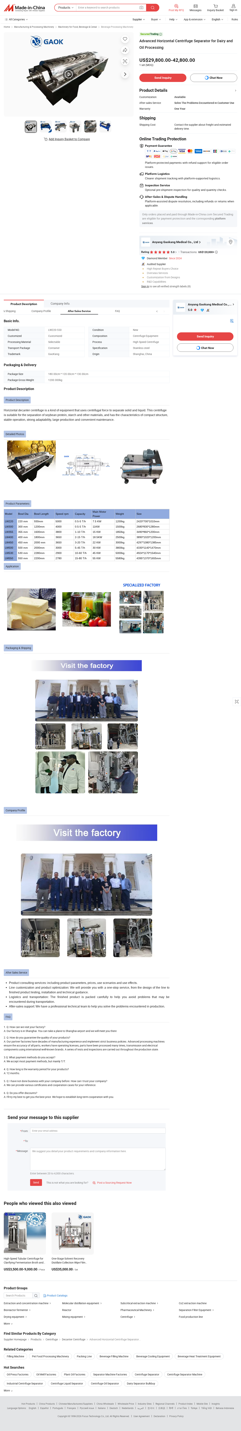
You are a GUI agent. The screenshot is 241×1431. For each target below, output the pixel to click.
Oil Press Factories (17, 1374)
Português (58, 1408)
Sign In (145, 286)
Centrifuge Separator (147, 1374)
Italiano (102, 1408)
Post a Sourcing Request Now (112, 1182)
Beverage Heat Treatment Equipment (199, 1356)
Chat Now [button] (216, 78)
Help (172, 19)
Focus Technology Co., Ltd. (96, 1416)
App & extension (193, 19)
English (32, 1408)
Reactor (66, 1310)
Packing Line (84, 1356)
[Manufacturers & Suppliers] (24, 8)
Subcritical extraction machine (138, 1303)
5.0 (190, 310)
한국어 (151, 1408)
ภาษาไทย (182, 1408)
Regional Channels (165, 1403)
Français (71, 1408)
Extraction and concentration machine (26, 1303)
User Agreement (141, 1416)
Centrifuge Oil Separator (105, 1383)
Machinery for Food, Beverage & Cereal (77, 26)
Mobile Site (202, 1403)
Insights (216, 1403)
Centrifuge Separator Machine (184, 1374)
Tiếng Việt (206, 1408)
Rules (235, 19)
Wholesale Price (126, 1403)
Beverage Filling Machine (114, 1356)
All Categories (17, 19)
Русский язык (87, 1408)
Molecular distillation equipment (80, 1303)
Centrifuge (126, 1317)
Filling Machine (15, 1356)
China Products (47, 1403)
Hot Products (28, 1403)
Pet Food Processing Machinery (50, 1356)
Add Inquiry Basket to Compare (69, 139)
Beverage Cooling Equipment (153, 1356)
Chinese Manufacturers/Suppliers (76, 1403)
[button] (157, 310)
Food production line (191, 1317)
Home (7, 26)
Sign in (233, 10)
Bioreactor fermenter (16, 1310)
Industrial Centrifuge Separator (25, 1383)
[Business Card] (231, 320)
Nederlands (127, 1408)
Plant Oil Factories (74, 1374)
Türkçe (194, 1408)
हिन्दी (171, 1408)
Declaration (159, 1416)
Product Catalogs (56, 1295)
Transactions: (199, 252)
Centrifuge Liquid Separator (67, 1383)
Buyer (154, 19)
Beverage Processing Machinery (117, 26)
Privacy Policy (176, 1416)
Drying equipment (14, 1317)
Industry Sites (145, 1403)
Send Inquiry (163, 78)
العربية (140, 1408)
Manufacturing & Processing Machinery (34, 26)
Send (36, 1182)
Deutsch (114, 1408)
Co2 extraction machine (193, 1303)
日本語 (161, 1408)
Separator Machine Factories (110, 1374)
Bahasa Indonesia (225, 1408)
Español (44, 1408)
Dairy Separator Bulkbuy (141, 1383)
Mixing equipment (72, 1317)
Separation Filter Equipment (195, 1310)
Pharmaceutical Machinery (136, 1310)
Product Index (185, 1403)
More (7, 1390)
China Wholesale (105, 1403)
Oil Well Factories (46, 1374)
